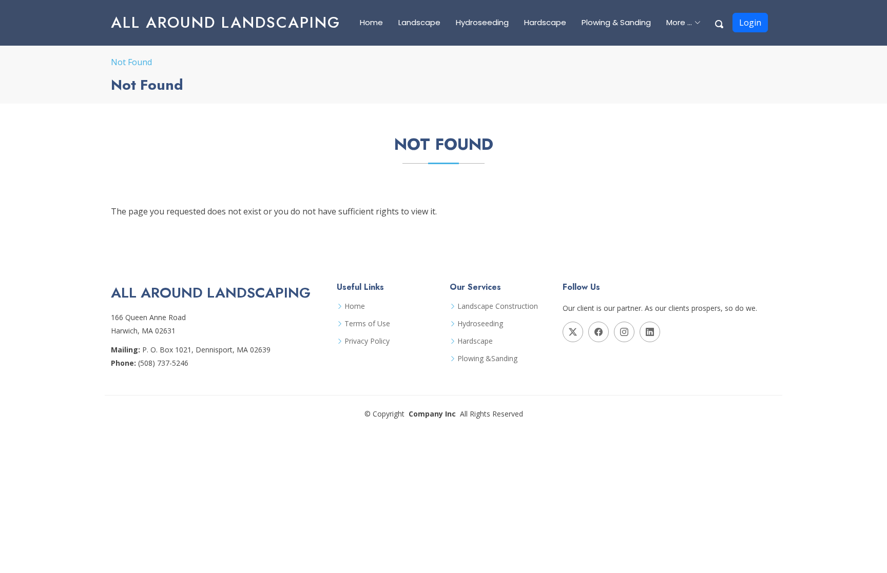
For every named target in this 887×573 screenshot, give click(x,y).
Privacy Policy (367, 341)
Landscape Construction (497, 306)
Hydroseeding (482, 22)
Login (750, 22)
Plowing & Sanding (616, 22)
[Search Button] (719, 22)
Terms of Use (367, 323)
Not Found (131, 62)
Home (371, 22)
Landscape (419, 22)
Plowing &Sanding (487, 358)
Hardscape (545, 22)
